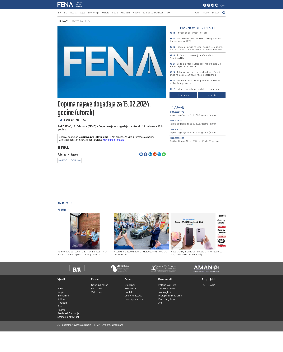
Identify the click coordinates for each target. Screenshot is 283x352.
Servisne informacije (68, 313)
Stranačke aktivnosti (153, 12)
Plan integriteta (166, 299)
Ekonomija (93, 12)
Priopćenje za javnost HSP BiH (188, 32)
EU (65, 12)
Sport (115, 12)
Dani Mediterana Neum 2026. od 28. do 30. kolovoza (195, 141)
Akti (160, 302)
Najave (136, 12)
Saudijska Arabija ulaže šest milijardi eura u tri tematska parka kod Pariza (196, 65)
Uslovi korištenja (133, 295)
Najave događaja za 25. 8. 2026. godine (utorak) (193, 115)
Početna (61, 154)
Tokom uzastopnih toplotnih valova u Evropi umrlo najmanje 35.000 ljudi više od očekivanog (195, 73)
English (215, 12)
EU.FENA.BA (208, 285)
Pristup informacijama (170, 295)
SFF (168, 12)
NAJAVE (62, 160)
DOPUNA (76, 160)
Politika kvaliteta (167, 285)
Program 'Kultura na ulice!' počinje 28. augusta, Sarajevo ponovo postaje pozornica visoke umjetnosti (196, 48)
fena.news (183, 95)
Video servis (97, 292)
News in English (99, 285)
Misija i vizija (131, 288)
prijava (222, 5)
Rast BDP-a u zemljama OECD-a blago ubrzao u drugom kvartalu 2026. (196, 40)
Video (206, 12)
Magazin (125, 12)
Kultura (105, 12)
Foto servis (97, 288)
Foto (197, 12)
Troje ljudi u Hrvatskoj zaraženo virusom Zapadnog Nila (193, 56)
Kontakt (129, 292)
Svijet (82, 12)
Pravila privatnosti (134, 299)
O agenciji (130, 285)
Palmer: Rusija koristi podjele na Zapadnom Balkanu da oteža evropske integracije (194, 90)
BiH (59, 12)
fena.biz (212, 95)
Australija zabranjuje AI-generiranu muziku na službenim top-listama (195, 82)
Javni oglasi (164, 292)
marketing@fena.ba (113, 139)
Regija (73, 12)
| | (178, 107)
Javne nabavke (166, 288)
